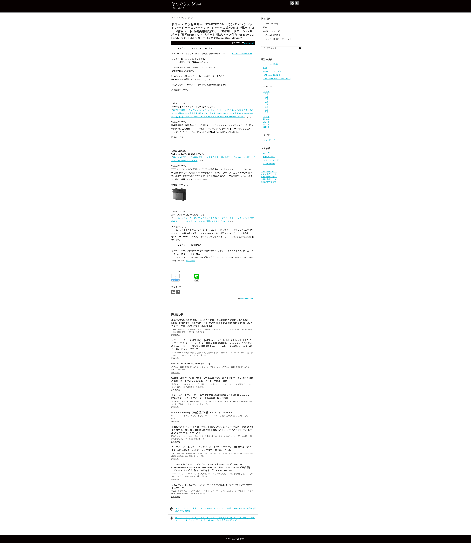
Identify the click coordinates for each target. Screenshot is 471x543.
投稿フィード (269, 157)
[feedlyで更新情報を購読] (292, 3)
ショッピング (249, 43)
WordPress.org (269, 164)
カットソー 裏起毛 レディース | (277, 39)
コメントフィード (271, 160)
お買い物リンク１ (269, 171)
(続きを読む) (190, 261)
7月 (266, 97)
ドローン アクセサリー (242, 53)
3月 (266, 107)
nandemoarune (246, 298)
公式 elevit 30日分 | (271, 35)
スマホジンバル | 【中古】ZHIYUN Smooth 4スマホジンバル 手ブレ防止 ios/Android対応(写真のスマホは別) (215, 509)
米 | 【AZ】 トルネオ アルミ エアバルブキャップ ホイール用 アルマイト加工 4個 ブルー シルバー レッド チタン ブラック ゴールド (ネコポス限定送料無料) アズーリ (215, 519)
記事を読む (175, 335)
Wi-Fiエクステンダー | (272, 31)
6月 (266, 99)
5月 (266, 102)
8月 (266, 94)
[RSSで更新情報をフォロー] (297, 3)
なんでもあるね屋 (186, 4)
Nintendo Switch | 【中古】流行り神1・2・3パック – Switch (201, 412)
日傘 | (265, 27)
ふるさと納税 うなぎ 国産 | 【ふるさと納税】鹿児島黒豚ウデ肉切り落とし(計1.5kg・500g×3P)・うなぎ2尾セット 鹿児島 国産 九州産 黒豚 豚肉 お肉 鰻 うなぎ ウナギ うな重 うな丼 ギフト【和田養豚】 (212, 323)
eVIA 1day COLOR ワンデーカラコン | (190, 363)
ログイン (267, 153)
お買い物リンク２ (269, 174)
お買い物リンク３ (269, 177)
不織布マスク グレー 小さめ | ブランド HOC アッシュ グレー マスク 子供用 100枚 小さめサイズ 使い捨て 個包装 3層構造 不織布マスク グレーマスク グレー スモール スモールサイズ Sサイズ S (212, 430)
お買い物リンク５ (269, 182)
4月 (266, 104)
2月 (266, 110)
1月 (266, 112)
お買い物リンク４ (269, 179)
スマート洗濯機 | (270, 23)
